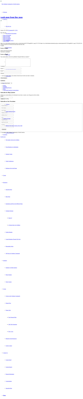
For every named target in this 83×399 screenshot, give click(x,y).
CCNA (16, 30)
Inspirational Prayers (7, 87)
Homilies (5, 86)
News (4, 88)
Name (2, 68)
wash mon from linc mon (12, 17)
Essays (4, 85)
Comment (3, 66)
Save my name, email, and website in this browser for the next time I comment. (18, 75)
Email (2, 70)
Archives (2, 83)
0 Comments (10, 30)
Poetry (4, 90)
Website (2, 73)
